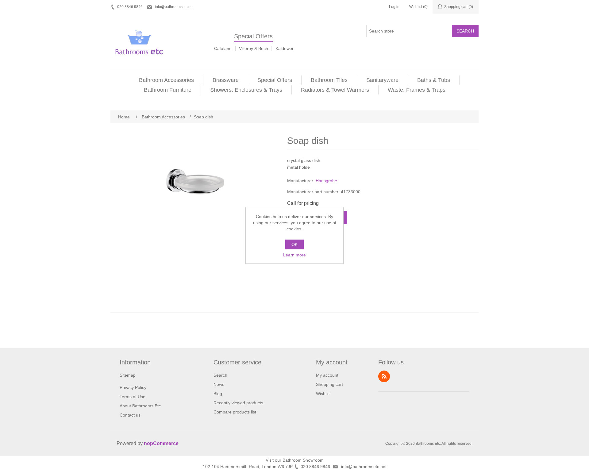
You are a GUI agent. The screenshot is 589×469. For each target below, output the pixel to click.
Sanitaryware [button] (382, 80)
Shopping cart (329, 384)
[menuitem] (166, 80)
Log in (394, 7)
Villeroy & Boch (253, 48)
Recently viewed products (238, 402)
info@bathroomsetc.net (174, 7)
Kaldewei (284, 48)
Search (465, 31)
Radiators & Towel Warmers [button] (335, 90)
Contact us (130, 415)
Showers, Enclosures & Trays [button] (246, 90)
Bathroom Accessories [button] (166, 80)
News (219, 384)
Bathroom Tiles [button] (329, 80)
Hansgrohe (326, 180)
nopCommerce (161, 443)
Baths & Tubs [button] (433, 80)
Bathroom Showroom (303, 460)
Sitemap (128, 375)
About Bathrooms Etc (140, 405)
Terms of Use (132, 396)
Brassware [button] (226, 80)
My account (327, 375)
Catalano (223, 48)
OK (294, 244)
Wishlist (323, 393)
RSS (384, 376)
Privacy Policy (133, 387)
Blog (218, 393)
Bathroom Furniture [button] (167, 90)
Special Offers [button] (274, 80)
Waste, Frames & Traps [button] (416, 90)
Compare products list (235, 411)
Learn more (294, 254)
